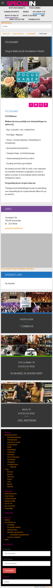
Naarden (10, 487)
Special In (6, 34)
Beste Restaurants (17, 8)
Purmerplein (11, 460)
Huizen (9, 479)
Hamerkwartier (12, 440)
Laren (9, 482)
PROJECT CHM (49, 587)
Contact (7, 520)
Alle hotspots (6, 23)
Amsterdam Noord (11, 435)
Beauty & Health (11, 16)
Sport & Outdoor (30, 16)
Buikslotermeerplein (14, 437)
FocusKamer (31, 34)
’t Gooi (7, 469)
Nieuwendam (11, 450)
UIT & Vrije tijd (39, 12)
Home (7, 540)
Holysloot (13, 467)
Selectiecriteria (12, 530)
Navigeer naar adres (26, 268)
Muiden (9, 484)
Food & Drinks (34, 8)
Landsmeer (11, 452)
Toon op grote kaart (9, 268)
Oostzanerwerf (12, 445)
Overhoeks (10, 455)
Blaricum (10, 472)
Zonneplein (11, 462)
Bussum (10, 474)
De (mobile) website (14, 527)
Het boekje (10, 525)
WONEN (26, 12)
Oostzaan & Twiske (13, 442)
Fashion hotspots (11, 12)
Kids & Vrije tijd (10, 506)
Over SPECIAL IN (10, 522)
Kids (42, 16)
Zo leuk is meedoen (14, 537)
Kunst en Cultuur (17, 19)
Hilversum (10, 477)
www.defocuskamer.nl (14, 228)
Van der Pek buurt (13, 457)
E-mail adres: (8, 559)
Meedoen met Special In (15, 532)
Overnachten (34, 19)
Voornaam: (7, 549)
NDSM (9, 447)
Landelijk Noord (12, 464)
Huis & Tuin (8, 503)
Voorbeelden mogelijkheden (19, 535)
